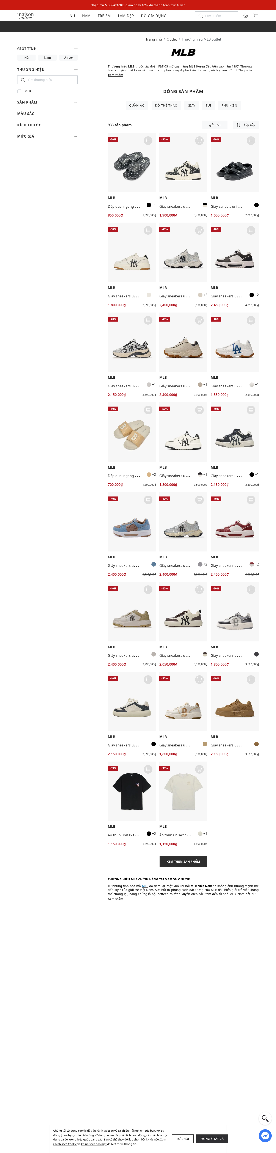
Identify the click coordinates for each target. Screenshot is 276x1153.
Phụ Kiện (229, 105)
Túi (208, 105)
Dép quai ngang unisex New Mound (137, 475)
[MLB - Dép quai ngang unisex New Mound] (132, 432)
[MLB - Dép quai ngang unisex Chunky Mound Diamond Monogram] (132, 162)
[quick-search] (265, 1118)
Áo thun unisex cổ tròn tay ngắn (185, 835)
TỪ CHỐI (182, 1139)
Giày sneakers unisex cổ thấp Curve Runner (143, 386)
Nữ (72, 15)
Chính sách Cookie (65, 1144)
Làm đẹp (126, 15)
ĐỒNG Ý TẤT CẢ (212, 1139)
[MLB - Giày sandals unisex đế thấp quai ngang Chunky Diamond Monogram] (235, 162)
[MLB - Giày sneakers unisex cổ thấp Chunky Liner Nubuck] (235, 701)
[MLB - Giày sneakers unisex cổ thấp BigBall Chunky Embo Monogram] (183, 342)
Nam (86, 15)
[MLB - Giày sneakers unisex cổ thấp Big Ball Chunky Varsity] (235, 342)
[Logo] (25, 15)
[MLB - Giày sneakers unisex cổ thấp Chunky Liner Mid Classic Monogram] (183, 162)
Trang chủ (154, 39)
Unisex (68, 57)
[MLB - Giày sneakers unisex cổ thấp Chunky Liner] (132, 252)
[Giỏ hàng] (256, 15)
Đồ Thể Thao (166, 105)
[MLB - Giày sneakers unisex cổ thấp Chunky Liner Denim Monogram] (132, 521)
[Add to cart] (148, 140)
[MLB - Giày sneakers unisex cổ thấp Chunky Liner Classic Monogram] (235, 252)
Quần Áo (137, 105)
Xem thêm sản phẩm (183, 861)
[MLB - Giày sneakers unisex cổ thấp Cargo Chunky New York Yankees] (183, 252)
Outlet (172, 39)
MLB (28, 91)
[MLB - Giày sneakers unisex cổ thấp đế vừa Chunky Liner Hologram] (235, 611)
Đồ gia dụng (154, 15)
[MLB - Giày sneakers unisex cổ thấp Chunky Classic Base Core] (183, 611)
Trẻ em (104, 15)
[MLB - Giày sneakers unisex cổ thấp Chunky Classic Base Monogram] (132, 701)
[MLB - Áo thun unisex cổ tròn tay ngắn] (183, 791)
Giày (191, 105)
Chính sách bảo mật (94, 1144)
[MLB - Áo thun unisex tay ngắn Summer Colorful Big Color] (132, 791)
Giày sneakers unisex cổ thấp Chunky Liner (142, 296)
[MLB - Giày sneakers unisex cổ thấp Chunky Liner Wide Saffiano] (132, 611)
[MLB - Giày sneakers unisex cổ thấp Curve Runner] (132, 342)
